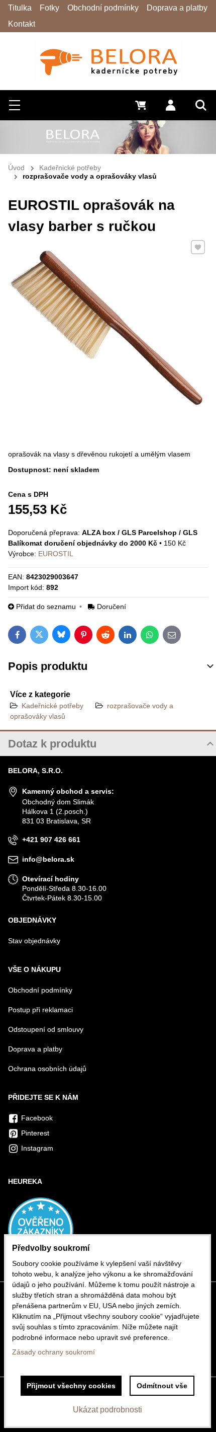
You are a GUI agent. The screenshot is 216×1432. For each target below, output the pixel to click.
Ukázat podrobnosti (107, 1409)
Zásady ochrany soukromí (53, 1352)
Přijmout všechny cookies (71, 1386)
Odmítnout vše (162, 1386)
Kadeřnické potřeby (52, 706)
